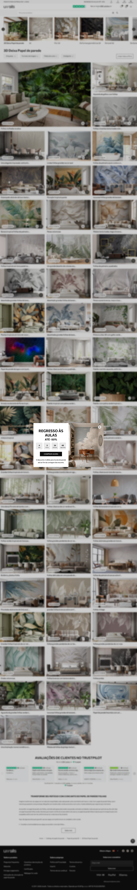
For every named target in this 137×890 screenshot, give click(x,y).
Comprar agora (51, 454)
